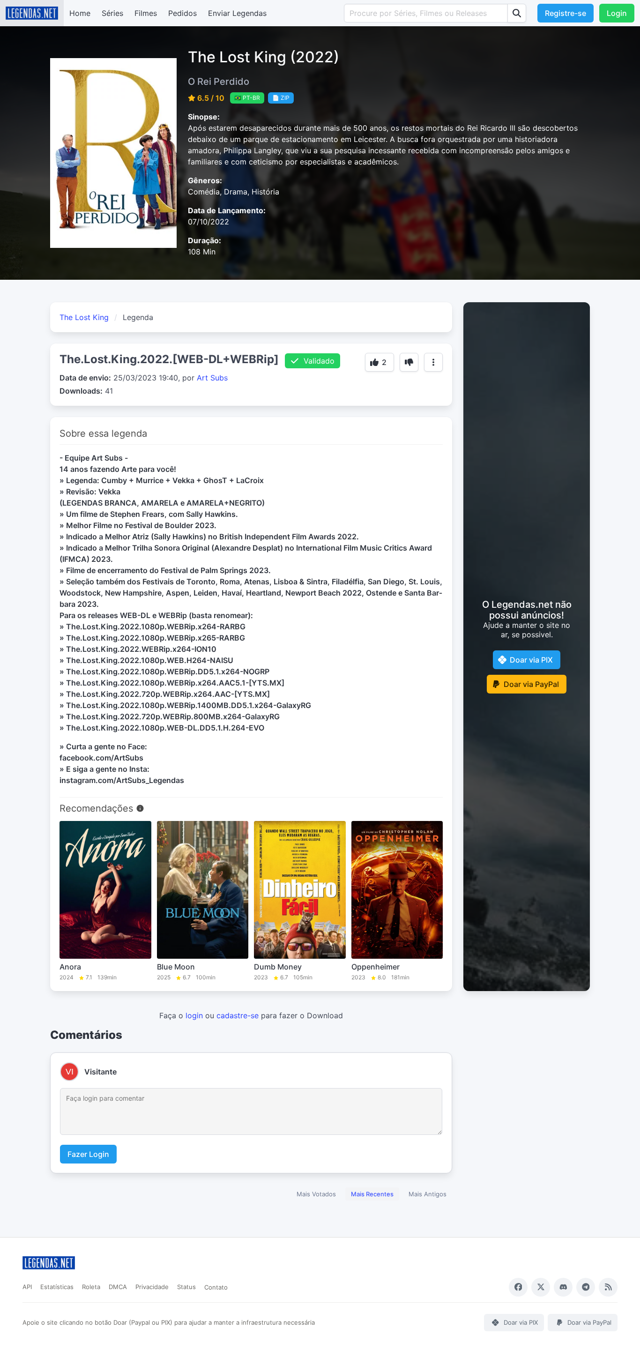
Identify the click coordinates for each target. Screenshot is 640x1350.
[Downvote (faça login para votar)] (409, 362)
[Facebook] (518, 1287)
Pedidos (182, 13)
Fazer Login (88, 1154)
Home (79, 13)
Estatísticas (57, 1286)
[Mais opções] (433, 362)
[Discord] (563, 1287)
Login (617, 13)
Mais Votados (316, 1194)
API (27, 1286)
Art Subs (212, 377)
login (194, 1015)
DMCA (118, 1286)
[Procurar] (516, 13)
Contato (216, 1287)
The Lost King (84, 317)
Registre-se (565, 13)
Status (186, 1286)
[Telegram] (585, 1287)
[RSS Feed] (608, 1287)
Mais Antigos (428, 1194)
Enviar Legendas (237, 13)
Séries (112, 13)
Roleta (91, 1286)
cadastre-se (237, 1015)
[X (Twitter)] (540, 1287)
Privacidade (152, 1286)
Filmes (145, 13)
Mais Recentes (372, 1194)
